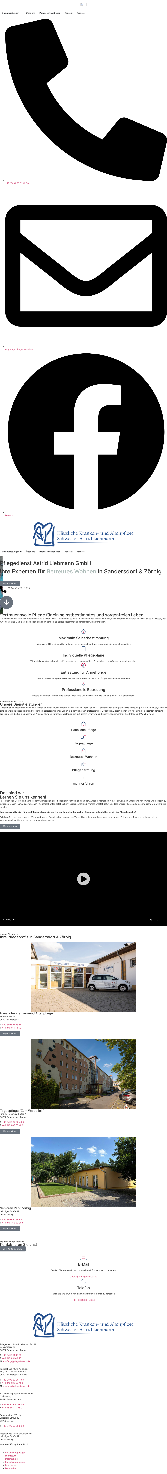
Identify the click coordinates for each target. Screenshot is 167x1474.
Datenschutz (11, 1459)
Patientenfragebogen (15, 1452)
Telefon (83, 1288)
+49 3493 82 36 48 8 (13, 1122)
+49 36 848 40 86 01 (12, 1407)
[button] (83, 879)
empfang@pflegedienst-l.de (83, 1276)
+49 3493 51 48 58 (11, 1024)
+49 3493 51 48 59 (11, 1027)
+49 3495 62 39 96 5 (12, 1222)
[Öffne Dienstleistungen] (21, 13)
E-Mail (83, 1264)
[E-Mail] (83, 1258)
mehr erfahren (83, 783)
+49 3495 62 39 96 (12, 1219)
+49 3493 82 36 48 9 (12, 1125)
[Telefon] (83, 1281)
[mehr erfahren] (83, 777)
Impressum (10, 1455)
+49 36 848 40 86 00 (13, 1404)
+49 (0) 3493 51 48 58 (83, 1300)
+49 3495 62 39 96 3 (13, 1426)
